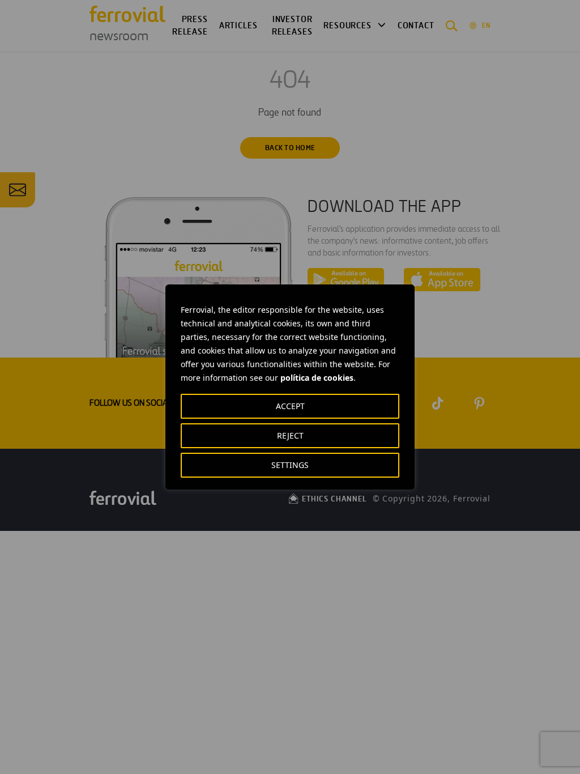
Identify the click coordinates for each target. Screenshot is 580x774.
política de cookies (316, 377)
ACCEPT (290, 406)
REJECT (290, 435)
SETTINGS (290, 465)
